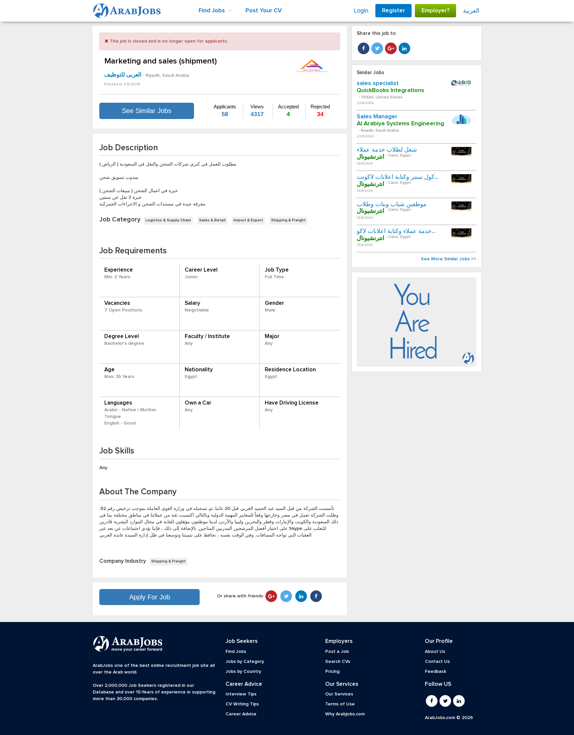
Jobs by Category (245, 661)
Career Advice (241, 714)
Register (393, 11)
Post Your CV (263, 11)
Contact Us (437, 661)
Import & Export (248, 220)
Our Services (339, 694)
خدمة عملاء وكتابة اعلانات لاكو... (396, 231)
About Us (435, 651)
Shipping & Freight (288, 220)
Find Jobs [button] (213, 11)
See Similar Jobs (146, 110)
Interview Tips (241, 694)
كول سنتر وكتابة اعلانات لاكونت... (397, 177)
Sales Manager (377, 117)
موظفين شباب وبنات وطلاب (392, 204)
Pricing (332, 671)
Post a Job (337, 651)
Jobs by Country (243, 671)
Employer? (435, 11)
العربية (471, 10)
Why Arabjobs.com (345, 714)
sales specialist (378, 83)
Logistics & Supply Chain (168, 220)
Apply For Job (149, 597)
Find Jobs (236, 651)
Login (361, 10)
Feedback (435, 671)
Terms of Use (340, 704)
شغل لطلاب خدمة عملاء (387, 150)
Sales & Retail (212, 220)
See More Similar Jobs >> (448, 259)
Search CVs (337, 661)
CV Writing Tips (242, 704)
